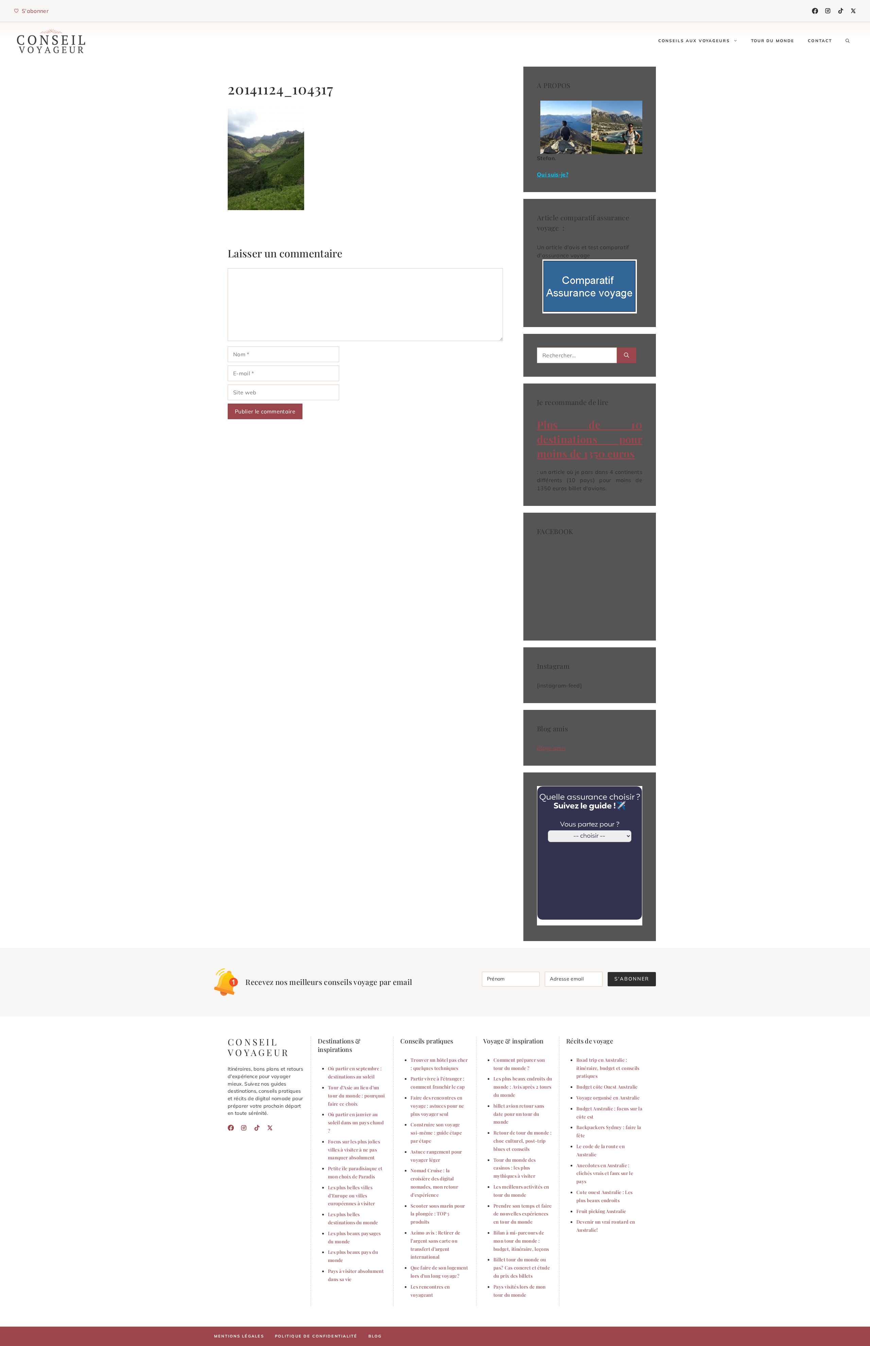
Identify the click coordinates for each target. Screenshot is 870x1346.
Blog (375, 1336)
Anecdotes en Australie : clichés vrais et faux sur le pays (604, 1173)
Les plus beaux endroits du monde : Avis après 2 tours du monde (522, 1086)
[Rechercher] (626, 355)
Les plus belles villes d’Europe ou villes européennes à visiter (351, 1195)
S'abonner (631, 979)
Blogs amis (551, 748)
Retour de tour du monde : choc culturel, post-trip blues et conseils (522, 1140)
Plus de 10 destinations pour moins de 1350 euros (589, 439)
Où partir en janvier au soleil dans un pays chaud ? (356, 1122)
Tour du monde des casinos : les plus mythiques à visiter (514, 1168)
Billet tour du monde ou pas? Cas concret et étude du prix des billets (521, 1267)
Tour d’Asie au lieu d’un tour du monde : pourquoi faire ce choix (356, 1095)
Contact (820, 40)
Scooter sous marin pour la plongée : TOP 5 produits (438, 1214)
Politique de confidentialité (316, 1336)
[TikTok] (841, 11)
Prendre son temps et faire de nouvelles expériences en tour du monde (522, 1214)
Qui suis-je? (552, 174)
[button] (847, 41)
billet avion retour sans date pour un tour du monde (518, 1114)
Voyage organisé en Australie (608, 1097)
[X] (853, 11)
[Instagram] (828, 11)
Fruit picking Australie (601, 1211)
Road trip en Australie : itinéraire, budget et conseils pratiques (608, 1068)
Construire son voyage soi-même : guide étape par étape (436, 1132)
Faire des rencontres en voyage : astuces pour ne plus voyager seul (437, 1105)
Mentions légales (239, 1336)
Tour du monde (773, 40)
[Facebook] (815, 11)
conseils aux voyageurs (694, 40)
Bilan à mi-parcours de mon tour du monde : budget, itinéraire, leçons (521, 1240)
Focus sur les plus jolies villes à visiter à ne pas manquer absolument (354, 1149)
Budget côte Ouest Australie (607, 1087)
